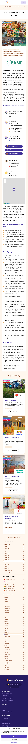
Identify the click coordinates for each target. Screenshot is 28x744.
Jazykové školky (11, 49)
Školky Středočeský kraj (7, 698)
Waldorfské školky (6, 723)
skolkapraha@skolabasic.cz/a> (17, 125)
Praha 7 (10, 446)
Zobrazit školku (13, 411)
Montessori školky (17, 51)
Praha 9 (5, 55)
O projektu (4, 708)
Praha (17, 49)
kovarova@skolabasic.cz (16, 131)
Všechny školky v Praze (14, 537)
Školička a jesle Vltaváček (12, 437)
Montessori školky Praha (8, 53)
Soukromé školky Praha (7, 693)
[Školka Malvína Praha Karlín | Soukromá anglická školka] (14, 504)
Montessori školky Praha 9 (13, 55)
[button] (26, 728)
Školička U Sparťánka (10, 400)
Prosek (21, 55)
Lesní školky (4, 721)
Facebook (13, 140)
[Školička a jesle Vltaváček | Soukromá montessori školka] (14, 425)
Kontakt (3, 710)
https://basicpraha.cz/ (15, 138)
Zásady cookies (14, 742)
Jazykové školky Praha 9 (18, 53)
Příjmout (14, 736)
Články (3, 706)
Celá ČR (5, 49)
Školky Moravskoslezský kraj (8, 700)
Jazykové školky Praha (8, 51)
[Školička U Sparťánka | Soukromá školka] (14, 388)
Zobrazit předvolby (14, 739)
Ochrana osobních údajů (7, 712)
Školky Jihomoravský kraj (7, 697)
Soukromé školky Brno (6, 695)
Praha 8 (10, 487)
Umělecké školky (5, 725)
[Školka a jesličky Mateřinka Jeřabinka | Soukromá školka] (14, 464)
